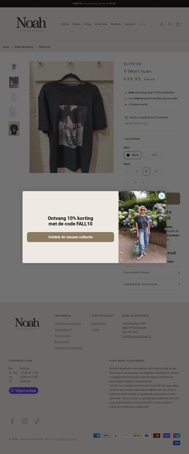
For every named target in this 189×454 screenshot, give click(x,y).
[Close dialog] (162, 196)
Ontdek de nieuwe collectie (70, 237)
